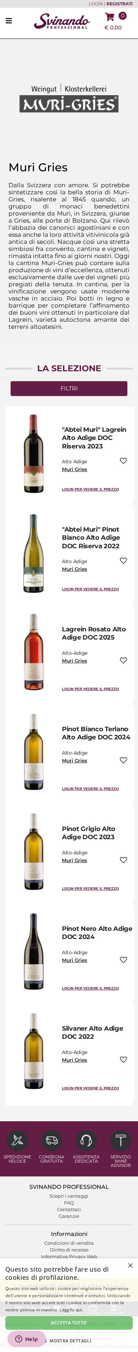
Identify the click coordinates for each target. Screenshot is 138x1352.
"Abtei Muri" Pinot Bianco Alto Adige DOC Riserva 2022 (91, 538)
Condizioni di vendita (69, 1243)
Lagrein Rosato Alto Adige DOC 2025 (94, 633)
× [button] (130, 1265)
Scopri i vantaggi (69, 1196)
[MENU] (11, 21)
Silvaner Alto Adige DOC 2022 (92, 1033)
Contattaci (69, 1209)
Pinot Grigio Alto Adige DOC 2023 (88, 833)
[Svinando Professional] (62, 20)
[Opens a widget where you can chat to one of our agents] (26, 1339)
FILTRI (69, 388)
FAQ (69, 1202)
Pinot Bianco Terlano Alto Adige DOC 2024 (96, 733)
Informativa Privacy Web (69, 1256)
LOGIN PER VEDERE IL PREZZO (90, 489)
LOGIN (96, 4)
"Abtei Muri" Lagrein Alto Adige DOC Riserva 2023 (94, 438)
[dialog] (69, 1305)
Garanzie (69, 1216)
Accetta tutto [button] (69, 1323)
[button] (69, 1340)
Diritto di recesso (69, 1250)
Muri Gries (74, 469)
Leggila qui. (71, 1310)
